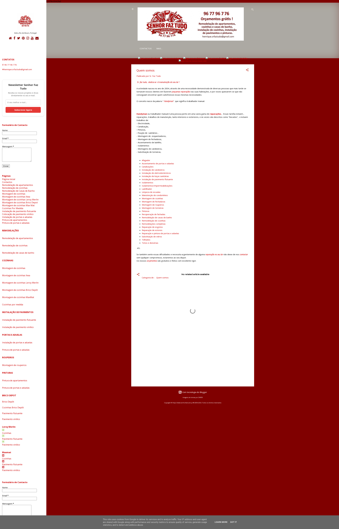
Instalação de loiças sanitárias (155, 176)
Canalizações (147, 166)
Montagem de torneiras (153, 208)
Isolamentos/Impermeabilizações (157, 185)
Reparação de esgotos (152, 227)
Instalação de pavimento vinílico (18, 327)
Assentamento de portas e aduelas (158, 163)
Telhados (146, 239)
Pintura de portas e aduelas (16, 222)
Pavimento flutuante (12, 413)
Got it (233, 522)
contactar (244, 254)
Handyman (168, 101)
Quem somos (162, 277)
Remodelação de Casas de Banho (18, 190)
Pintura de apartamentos (14, 220)
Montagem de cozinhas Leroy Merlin (20, 199)
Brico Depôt (8, 401)
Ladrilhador (147, 189)
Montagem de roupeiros (153, 204)
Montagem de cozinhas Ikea (16, 196)
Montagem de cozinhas (152, 198)
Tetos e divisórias (150, 243)
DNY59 (200, 397)
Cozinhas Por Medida (12, 208)
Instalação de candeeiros (153, 169)
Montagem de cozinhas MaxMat (18, 297)
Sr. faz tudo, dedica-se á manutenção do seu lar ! (158, 82)
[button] (247, 70)
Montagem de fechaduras (153, 201)
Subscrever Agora (23, 110)
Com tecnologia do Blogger (194, 392)
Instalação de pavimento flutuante (157, 179)
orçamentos (152, 260)
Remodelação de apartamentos (17, 185)
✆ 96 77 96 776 (9, 64)
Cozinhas (6, 433)
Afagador (146, 160)
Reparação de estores (152, 230)
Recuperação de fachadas (153, 214)
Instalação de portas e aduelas (17, 217)
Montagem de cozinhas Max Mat (18, 205)
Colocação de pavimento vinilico (18, 214)
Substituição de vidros (152, 236)
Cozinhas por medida (12, 304)
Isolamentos (147, 182)
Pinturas (145, 211)
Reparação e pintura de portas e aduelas (160, 233)
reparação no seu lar (214, 254)
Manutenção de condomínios (155, 195)
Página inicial (8, 179)
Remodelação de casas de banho (157, 217)
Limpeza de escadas (151, 192)
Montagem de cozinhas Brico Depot (20, 202)
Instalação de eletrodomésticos (156, 173)
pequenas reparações (181, 91)
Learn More (221, 522)
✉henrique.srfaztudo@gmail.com (17, 69)
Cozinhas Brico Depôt (13, 407)
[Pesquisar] (252, 10)
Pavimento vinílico (11, 419)
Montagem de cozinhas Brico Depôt (20, 290)
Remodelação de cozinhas (154, 220)
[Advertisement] (193, 361)
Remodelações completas (154, 223)
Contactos (146, 48)
